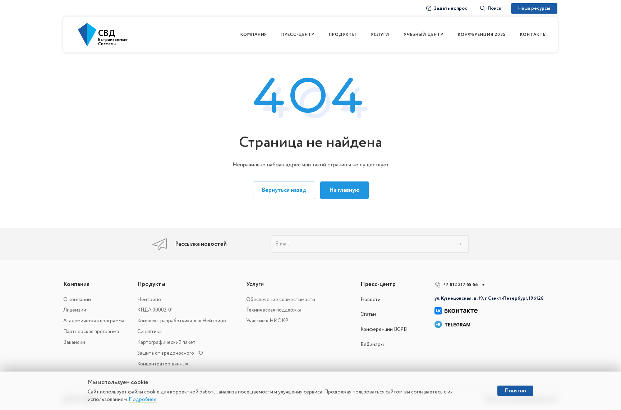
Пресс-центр (378, 284)
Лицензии (74, 310)
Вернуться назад (284, 190)
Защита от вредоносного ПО (170, 353)
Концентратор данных (162, 364)
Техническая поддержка (274, 310)
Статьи (368, 314)
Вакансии (74, 342)
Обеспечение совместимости (280, 299)
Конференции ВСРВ (383, 329)
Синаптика (149, 331)
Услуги (255, 284)
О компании (77, 299)
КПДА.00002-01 (155, 310)
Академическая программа (93, 321)
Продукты (151, 284)
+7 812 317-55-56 (460, 284)
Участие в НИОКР (267, 321)
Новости (370, 299)
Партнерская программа (91, 331)
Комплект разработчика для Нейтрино (181, 321)
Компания (76, 284)
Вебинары (372, 344)
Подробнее (143, 399)
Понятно (515, 390)
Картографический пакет (166, 342)
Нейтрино (149, 299)
